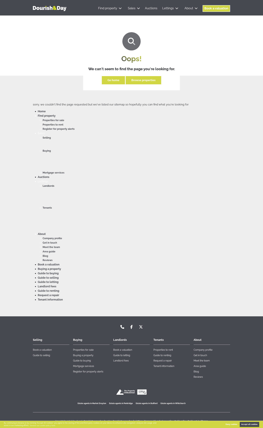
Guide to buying (48, 273)
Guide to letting (48, 282)
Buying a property (49, 268)
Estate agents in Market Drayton (92, 403)
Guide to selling (48, 277)
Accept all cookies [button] (249, 424)
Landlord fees (47, 286)
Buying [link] (77, 339)
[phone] (122, 327)
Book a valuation (216, 8)
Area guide (49, 251)
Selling (47, 137)
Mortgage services (53, 172)
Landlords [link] (120, 339)
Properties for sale (53, 120)
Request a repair (48, 295)
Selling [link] (37, 339)
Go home (113, 80)
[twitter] (140, 327)
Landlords (48, 185)
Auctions (151, 8)
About (188, 8)
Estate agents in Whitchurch (173, 403)
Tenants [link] (158, 339)
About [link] (198, 339)
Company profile (52, 238)
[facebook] (131, 327)
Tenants (47, 207)
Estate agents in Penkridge (121, 403)
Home (42, 111)
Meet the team (51, 247)
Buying (47, 150)
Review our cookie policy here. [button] (43, 426)
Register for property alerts (59, 128)
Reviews (48, 260)
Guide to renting (48, 290)
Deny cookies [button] (231, 424)
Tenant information (50, 299)
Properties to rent (53, 124)
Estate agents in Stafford (147, 403)
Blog (45, 255)
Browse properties (143, 80)
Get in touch (50, 242)
